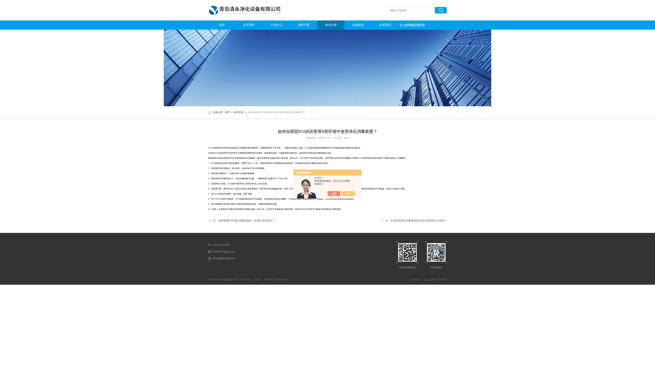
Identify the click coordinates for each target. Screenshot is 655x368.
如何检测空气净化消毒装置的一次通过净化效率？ (246, 220)
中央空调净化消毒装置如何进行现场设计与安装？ (419, 220)
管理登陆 (442, 279)
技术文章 (331, 25)
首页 (222, 25)
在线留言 (358, 25)
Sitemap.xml (416, 279)
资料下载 (303, 25)
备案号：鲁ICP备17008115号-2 (271, 279)
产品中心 (276, 25)
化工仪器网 (430, 279)
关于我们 (249, 25)
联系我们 (385, 25)
